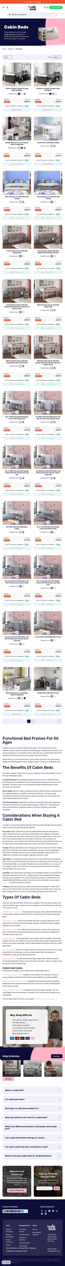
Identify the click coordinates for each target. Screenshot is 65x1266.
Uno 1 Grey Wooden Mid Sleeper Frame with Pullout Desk (48, 528)
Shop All (10, 49)
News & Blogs (23, 1246)
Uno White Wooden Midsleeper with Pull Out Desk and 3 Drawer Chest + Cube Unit (48, 472)
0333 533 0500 (57, 7)
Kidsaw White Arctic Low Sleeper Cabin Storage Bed (16, 143)
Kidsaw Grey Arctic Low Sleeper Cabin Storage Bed (17, 694)
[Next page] (59, 721)
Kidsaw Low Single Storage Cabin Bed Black (48, 89)
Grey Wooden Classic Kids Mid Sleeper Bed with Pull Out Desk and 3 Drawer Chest (17, 306)
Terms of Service (11, 1248)
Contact (8, 1245)
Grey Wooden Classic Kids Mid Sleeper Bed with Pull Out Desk (48, 252)
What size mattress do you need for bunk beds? (11, 1071)
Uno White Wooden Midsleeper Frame (17, 528)
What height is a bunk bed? (32, 1069)
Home (4, 49)
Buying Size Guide (24, 1243)
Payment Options (24, 1234)
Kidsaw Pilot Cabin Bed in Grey (48, 693)
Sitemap (32, 1248)
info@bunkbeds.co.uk (53, 1251)
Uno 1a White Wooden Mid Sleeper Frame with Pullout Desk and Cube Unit (17, 472)
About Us (35, 1229)
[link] (32, 1026)
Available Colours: (12, 93)
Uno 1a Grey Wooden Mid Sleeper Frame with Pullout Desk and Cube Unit (48, 582)
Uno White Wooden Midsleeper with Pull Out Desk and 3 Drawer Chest (48, 418)
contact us (6, 882)
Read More (22, 38)
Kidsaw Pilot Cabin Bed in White (48, 143)
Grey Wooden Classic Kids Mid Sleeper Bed (17, 252)
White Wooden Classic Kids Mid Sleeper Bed (48, 306)
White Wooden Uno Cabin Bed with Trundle (17, 197)
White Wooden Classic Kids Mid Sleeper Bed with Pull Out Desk (17, 362)
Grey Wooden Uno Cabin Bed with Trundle (48, 197)
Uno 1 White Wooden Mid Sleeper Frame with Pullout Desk (17, 418)
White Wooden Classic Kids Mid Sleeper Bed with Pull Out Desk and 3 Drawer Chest (48, 362)
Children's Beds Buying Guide (44, 999)
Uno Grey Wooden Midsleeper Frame (48, 637)
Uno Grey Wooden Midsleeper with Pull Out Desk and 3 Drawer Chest (17, 582)
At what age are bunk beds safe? (53, 1069)
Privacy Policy (23, 1248)
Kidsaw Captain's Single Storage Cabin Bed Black (17, 89)
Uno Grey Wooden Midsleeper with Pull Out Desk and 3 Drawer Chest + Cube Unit (17, 638)
